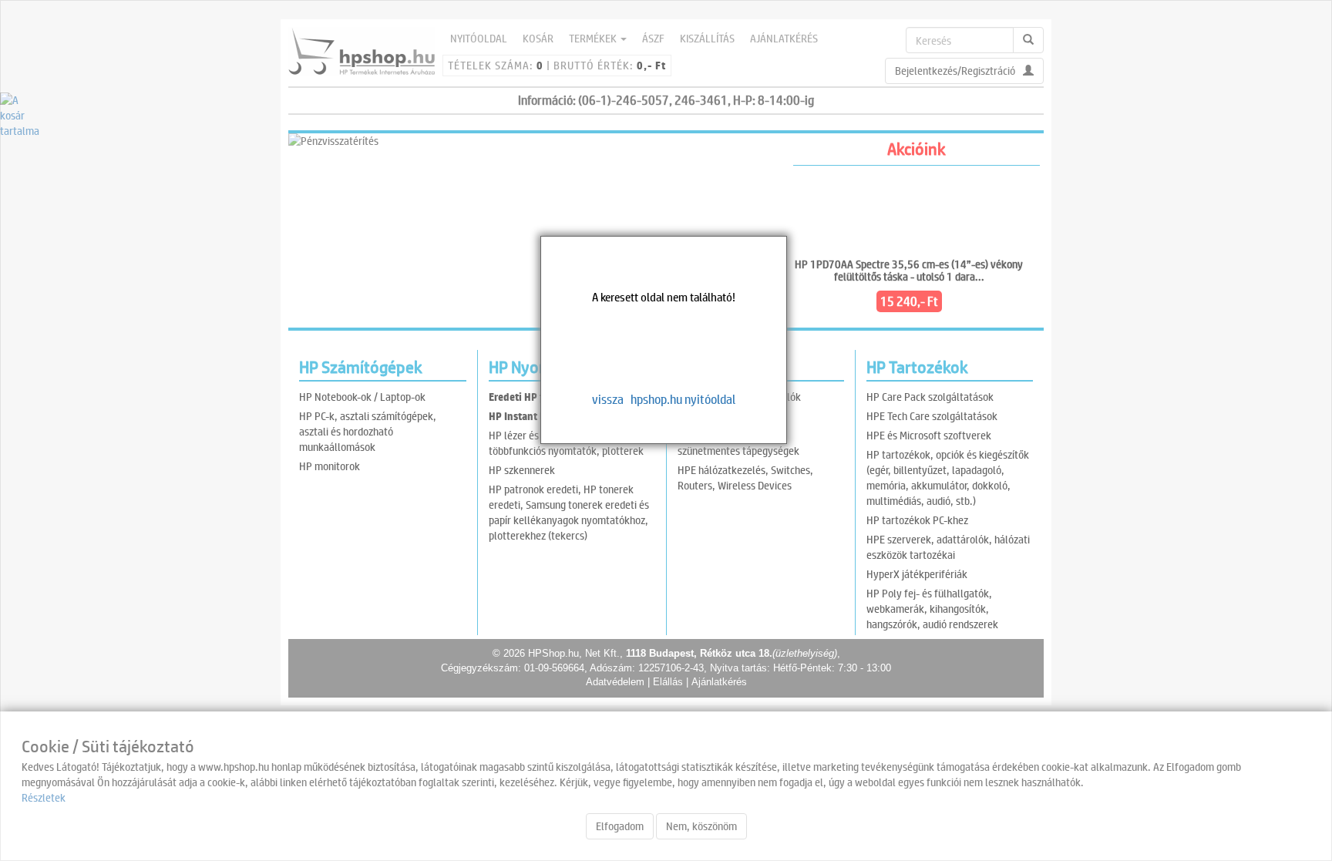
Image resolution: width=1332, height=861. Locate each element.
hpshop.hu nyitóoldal (683, 399)
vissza (608, 399)
